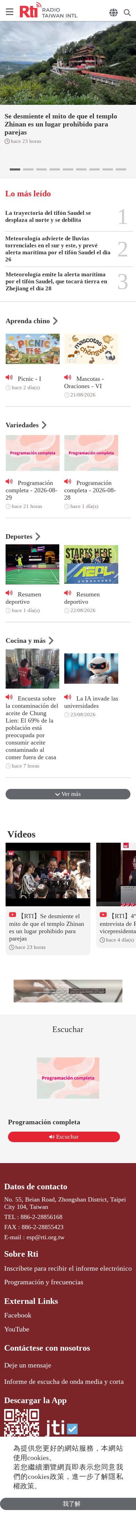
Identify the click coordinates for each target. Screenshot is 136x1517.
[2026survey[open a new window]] (68, 991)
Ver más (70, 794)
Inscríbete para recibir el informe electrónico (68, 1268)
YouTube (16, 1329)
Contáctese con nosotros (47, 1347)
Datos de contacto (35, 1186)
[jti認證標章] (61, 1432)
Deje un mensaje (27, 1365)
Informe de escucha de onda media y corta (64, 1381)
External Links (31, 1301)
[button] (15, 169)
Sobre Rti (21, 1253)
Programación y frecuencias (43, 1282)
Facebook (17, 1315)
